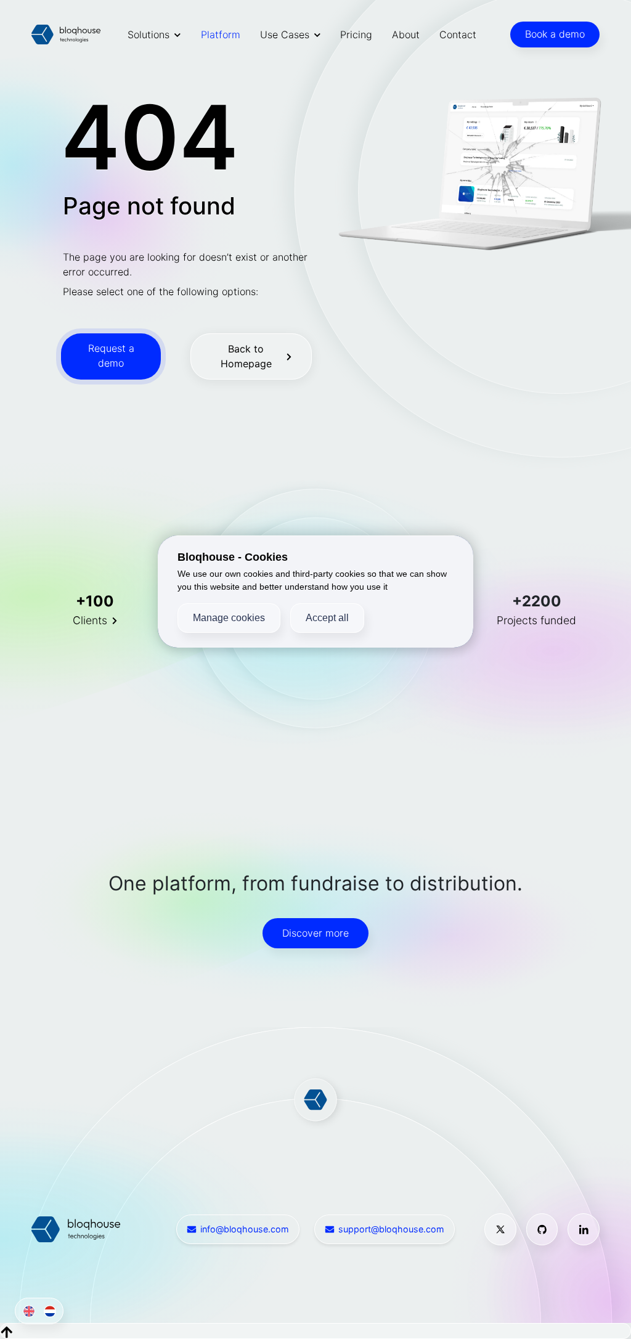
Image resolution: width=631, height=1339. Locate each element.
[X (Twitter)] (500, 1229)
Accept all (327, 618)
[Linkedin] (583, 1229)
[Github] (542, 1229)
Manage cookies (229, 618)
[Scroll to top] (7, 1331)
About (406, 34)
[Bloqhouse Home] (75, 1228)
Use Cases (284, 34)
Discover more (315, 933)
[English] (26, 1311)
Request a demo (111, 355)
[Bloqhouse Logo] (65, 34)
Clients (90, 620)
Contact (457, 34)
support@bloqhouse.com (391, 1229)
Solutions (148, 34)
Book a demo (555, 34)
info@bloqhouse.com (244, 1229)
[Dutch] (47, 1311)
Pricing (356, 34)
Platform (220, 34)
